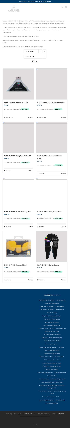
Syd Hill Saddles (51, 375)
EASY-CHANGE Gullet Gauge (48, 265)
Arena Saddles (60, 306)
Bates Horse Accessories (47, 309)
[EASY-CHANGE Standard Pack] (18, 246)
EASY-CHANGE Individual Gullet (16, 102)
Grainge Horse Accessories (51, 350)
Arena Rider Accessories (46, 306)
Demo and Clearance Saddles (52, 319)
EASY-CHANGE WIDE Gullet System (17, 212)
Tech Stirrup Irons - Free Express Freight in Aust (52, 379)
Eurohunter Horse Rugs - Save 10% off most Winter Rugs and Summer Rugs (52, 330)
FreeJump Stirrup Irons (51, 344)
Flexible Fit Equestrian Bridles (52, 340)
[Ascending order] (44, 51)
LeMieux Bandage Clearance (52, 353)
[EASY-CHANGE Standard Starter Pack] (51, 137)
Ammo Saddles (61, 300)
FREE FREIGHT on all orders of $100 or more (39, 1)
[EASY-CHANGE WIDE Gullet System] (18, 193)
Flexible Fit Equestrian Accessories (52, 337)
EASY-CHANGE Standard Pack (15, 265)
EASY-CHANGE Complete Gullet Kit (17, 156)
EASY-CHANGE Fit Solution (52, 322)
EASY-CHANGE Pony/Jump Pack (49, 212)
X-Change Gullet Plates (51, 403)
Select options (9, 117)
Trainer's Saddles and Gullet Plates (51, 397)
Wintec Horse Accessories (46, 400)
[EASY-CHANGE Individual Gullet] (18, 84)
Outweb (61, 413)
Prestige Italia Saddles (52, 369)
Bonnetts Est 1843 (29, 413)
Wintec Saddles (60, 400)
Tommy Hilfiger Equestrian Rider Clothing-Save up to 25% (52, 392)
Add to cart (8, 170)
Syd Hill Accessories (60, 372)
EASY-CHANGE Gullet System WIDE (51, 102)
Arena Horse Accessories (52, 303)
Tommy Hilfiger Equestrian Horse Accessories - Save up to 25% (52, 387)
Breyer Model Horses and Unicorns (51, 316)
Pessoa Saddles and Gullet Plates (52, 363)
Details (31, 117)
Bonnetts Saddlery (52, 312)
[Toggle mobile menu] (66, 7)
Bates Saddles (60, 309)
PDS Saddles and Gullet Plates (52, 360)
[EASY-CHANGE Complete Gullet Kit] (18, 137)
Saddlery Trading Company (45, 372)
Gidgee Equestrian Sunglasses (48, 347)
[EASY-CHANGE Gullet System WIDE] (51, 84)
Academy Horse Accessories (46, 300)
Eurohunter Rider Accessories (52, 334)
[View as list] (36, 61)
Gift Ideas (61, 347)
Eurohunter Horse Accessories (52, 325)
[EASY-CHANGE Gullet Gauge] (51, 246)
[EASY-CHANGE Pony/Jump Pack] (51, 193)
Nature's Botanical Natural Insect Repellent (52, 356)
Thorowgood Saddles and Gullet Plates (51, 382)
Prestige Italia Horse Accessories (52, 366)
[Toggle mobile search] (63, 7)
